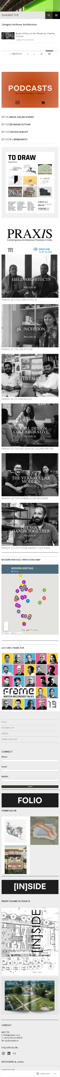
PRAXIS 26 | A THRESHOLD (17, 399)
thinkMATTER (10, 15)
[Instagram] (3, 1053)
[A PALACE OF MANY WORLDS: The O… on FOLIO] (16, 859)
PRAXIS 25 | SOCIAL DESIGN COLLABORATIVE (28, 448)
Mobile (5, 776)
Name (4, 757)
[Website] (14, 1053)
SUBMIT (30, 786)
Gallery (19, 40)
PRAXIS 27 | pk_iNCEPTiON (17, 349)
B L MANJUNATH (18, 139)
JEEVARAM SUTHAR (20, 124)
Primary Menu (56, 15)
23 (41, 54)
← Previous (15, 54)
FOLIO (4, 722)
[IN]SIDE (5, 734)
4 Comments (28, 40)
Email (4, 767)
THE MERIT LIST (8, 728)
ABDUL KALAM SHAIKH (21, 117)
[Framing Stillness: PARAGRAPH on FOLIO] (44, 830)
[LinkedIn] (9, 1053)
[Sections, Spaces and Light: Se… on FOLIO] (16, 830)
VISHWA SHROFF (18, 132)
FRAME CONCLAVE (9, 739)
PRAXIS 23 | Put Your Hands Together (26, 548)
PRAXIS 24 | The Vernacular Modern (25, 498)
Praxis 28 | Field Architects (19, 299)
